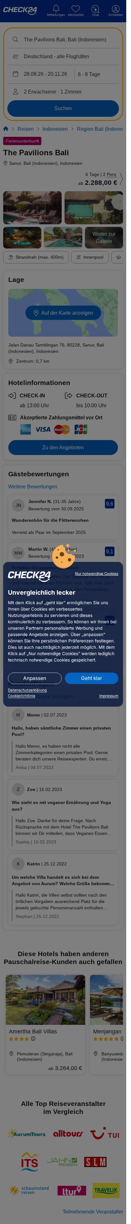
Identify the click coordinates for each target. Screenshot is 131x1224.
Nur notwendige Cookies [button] (96, 573)
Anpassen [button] (34, 678)
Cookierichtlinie (21, 696)
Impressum (108, 696)
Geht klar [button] (91, 678)
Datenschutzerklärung (27, 690)
